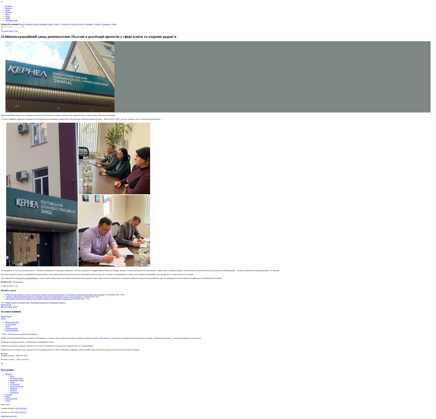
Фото (7, 14)
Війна (7, 18)
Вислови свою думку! (9, 307)
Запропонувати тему (9, 416)
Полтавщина (7, 369)
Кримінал (89, 24)
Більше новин (6, 316)
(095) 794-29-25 (21, 408)
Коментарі (5, 305)
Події (22, 24)
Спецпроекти (10, 324)
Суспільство (65, 24)
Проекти (8, 12)
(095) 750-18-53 (21, 412)
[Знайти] (23, 26)
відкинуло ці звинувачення (26, 278)
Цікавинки (106, 24)
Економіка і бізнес (46, 24)
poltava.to (107, 338)
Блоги (7, 10)
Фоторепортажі (11, 328)
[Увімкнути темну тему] (2, 2)
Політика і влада (31, 24)
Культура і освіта (77, 24)
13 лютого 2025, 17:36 (9, 31)
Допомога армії (11, 20)
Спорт (56, 24)
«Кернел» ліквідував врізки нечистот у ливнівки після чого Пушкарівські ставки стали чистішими (43, 297)
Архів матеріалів (11, 330)
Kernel (7, 303)
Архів (114, 24)
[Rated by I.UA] (6, 365)
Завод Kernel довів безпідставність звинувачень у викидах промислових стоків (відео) (38, 299)
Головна (8, 6)
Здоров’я (97, 24)
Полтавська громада (58, 303)
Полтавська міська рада (40, 303)
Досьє (7, 16)
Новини (8, 8)
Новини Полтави (12, 322)
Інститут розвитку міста (20, 303)
